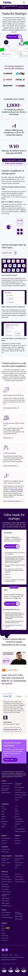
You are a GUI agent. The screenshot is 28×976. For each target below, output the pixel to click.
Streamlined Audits (6, 792)
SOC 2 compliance (6, 912)
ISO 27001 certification (7, 917)
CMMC (3, 826)
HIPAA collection (5, 900)
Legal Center (4, 955)
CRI (16, 826)
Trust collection (5, 889)
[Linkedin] (2, 949)
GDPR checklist (18, 919)
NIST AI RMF (4, 821)
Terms (11, 955)
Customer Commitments (20, 795)
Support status (5, 938)
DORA (16, 811)
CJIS (16, 806)
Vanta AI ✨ (4, 840)
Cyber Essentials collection (5, 895)
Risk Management (19, 787)
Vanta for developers (20, 881)
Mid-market (18, 840)
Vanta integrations (5, 838)
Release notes (5, 851)
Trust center (4, 940)
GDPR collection (5, 903)
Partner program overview (5, 859)
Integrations (18, 865)
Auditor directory (19, 862)
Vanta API (3, 843)
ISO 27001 (3, 809)
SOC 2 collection (5, 876)
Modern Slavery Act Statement (9, 959)
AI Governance (18, 797)
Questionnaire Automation (18, 784)
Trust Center (18, 790)
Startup (16, 838)
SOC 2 (3, 806)
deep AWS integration (17, 489)
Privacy (16, 955)
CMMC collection (5, 898)
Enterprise (17, 843)
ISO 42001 (3, 824)
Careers (3, 928)
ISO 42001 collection (6, 881)
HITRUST (3, 816)
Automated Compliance (7, 783)
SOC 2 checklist (5, 915)
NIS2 (16, 809)
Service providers (5, 862)
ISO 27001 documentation (18, 913)
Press (2, 930)
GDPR (2, 811)
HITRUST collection (6, 891)
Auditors (3, 865)
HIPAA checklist (18, 916)
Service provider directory (19, 859)
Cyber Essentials (19, 821)
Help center (18, 874)
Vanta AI (17, 800)
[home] (7, 2)
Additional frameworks (20, 831)
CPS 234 (17, 814)
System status (4, 935)
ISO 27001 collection (6, 879)
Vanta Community (19, 879)
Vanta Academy (19, 876)
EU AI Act (17, 816)
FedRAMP (17, 824)
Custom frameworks (20, 829)
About (2, 925)
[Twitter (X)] (6, 949)
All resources (4, 874)
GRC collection (5, 884)
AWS (16, 867)
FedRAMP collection (6, 905)
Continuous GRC (5, 786)
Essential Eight (18, 819)
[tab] (14, 160)
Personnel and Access (20, 792)
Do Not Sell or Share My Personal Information (12, 957)
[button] (23, 2)
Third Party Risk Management (5, 789)
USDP (2, 819)
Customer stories (5, 849)
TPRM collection (5, 886)
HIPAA (2, 814)
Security (3, 933)
